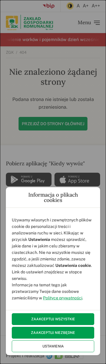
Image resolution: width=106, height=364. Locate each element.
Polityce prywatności (62, 298)
